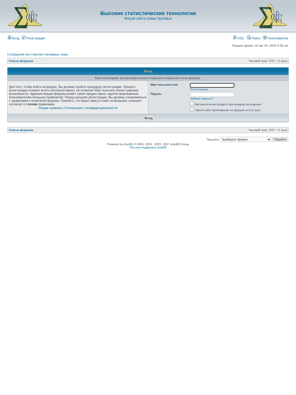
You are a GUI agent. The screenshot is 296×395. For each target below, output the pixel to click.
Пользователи (277, 38)
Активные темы (56, 54)
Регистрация (35, 38)
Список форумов (21, 60)
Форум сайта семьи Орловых (148, 18)
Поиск (255, 38)
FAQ (240, 38)
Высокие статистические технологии (148, 13)
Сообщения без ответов (24, 54)
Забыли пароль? (201, 98)
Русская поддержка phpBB (148, 147)
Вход (15, 38)
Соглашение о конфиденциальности (90, 108)
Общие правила (50, 108)
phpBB (128, 144)
